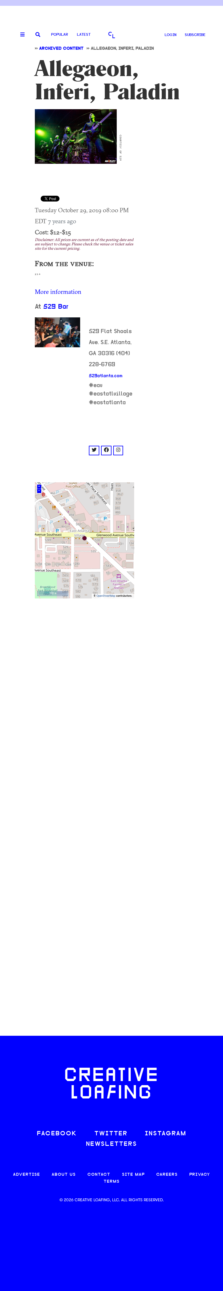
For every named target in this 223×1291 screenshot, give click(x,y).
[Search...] (38, 35)
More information (58, 291)
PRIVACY (199, 1175)
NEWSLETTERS (111, 1144)
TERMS (112, 1181)
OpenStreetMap (105, 596)
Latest (84, 35)
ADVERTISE (26, 1175)
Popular (59, 35)
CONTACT (98, 1175)
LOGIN (171, 35)
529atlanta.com (106, 376)
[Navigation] (20, 35)
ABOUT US (64, 1175)
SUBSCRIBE (195, 35)
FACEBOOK (57, 1133)
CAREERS (167, 1175)
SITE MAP (133, 1175)
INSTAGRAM (165, 1133)
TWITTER (110, 1133)
